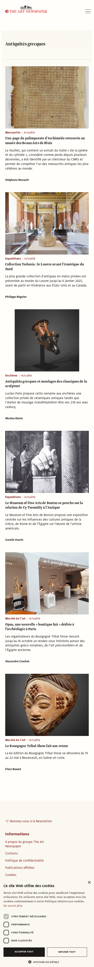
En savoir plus (13, 906)
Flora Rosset (13, 769)
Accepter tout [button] (24, 951)
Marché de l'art (15, 619)
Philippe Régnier (16, 297)
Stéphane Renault (17, 180)
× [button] (89, 882)
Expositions (13, 259)
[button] (45, 962)
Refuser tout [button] (67, 952)
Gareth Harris (14, 540)
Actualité (29, 133)
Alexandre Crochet (17, 661)
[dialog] (47, 922)
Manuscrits (12, 133)
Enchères (11, 376)
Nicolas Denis (14, 418)
